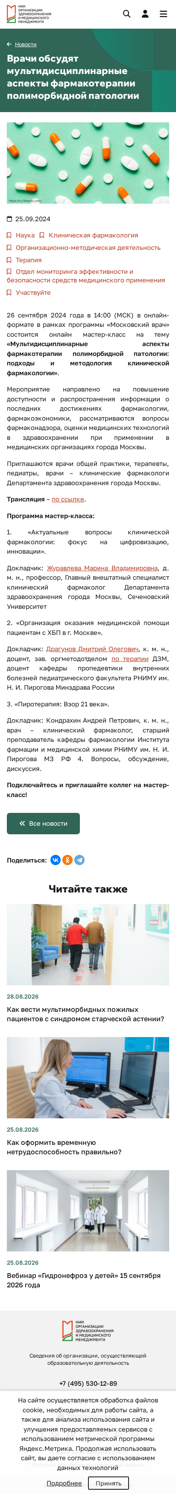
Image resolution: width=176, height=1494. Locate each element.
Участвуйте (32, 292)
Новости (26, 44)
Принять (108, 1483)
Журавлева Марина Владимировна (102, 568)
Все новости (48, 823)
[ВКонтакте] (55, 860)
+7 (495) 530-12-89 (88, 1383)
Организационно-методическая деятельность (87, 247)
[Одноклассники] (67, 860)
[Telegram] (79, 860)
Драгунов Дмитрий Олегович (92, 648)
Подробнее (64, 1483)
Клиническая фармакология (92, 235)
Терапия (28, 260)
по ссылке (68, 499)
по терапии (130, 658)
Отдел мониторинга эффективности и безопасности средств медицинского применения (86, 275)
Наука (24, 235)
